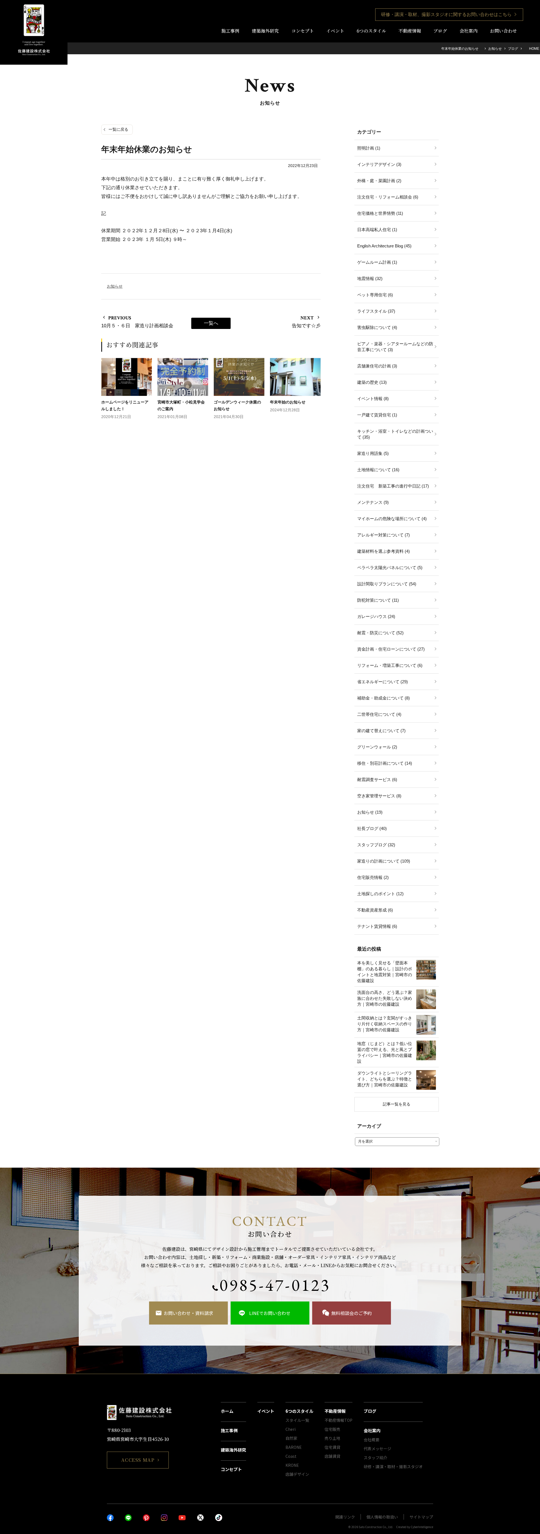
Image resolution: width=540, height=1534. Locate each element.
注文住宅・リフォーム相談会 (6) (387, 197)
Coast (290, 1456)
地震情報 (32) (369, 278)
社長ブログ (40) (372, 828)
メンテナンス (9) (373, 502)
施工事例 (230, 31)
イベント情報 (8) (373, 398)
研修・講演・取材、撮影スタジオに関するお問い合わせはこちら (446, 14)
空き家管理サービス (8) (379, 795)
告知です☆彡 (306, 325)
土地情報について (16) (378, 469)
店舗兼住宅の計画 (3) (377, 366)
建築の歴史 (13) (372, 382)
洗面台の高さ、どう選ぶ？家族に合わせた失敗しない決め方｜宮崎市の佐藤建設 (384, 998)
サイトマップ (421, 1517)
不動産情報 (410, 31)
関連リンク (345, 1517)
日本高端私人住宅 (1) (377, 229)
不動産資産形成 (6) (375, 910)
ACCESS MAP (138, 1460)
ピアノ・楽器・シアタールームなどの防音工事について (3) (395, 346)
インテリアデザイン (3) (379, 164)
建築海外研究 (265, 31)
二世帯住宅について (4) (379, 714)
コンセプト (302, 31)
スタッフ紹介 (375, 1457)
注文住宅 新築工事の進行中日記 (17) (393, 486)
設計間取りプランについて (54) (386, 583)
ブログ (440, 31)
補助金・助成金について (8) (383, 698)
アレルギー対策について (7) (383, 535)
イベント (335, 31)
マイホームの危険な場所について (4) (392, 518)
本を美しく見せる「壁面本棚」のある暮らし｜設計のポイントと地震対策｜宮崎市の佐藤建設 (384, 971)
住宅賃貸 (332, 1447)
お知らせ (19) (369, 812)
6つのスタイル (371, 31)
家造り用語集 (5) (373, 453)
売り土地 (332, 1438)
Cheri (290, 1429)
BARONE (293, 1447)
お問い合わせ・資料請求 (188, 1313)
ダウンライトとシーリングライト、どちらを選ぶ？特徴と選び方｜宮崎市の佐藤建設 (384, 1079)
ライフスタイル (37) (376, 311)
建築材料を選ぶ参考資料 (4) (383, 551)
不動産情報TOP (338, 1420)
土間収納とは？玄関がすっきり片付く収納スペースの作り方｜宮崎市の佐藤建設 (384, 1024)
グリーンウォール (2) (377, 747)
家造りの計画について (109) (383, 861)
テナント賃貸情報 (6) (377, 926)
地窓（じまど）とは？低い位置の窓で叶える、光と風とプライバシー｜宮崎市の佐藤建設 (384, 1052)
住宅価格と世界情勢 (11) (380, 213)
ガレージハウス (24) (376, 616)
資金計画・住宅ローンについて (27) (391, 649)
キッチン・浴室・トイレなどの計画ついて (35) (395, 434)
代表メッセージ (377, 1448)
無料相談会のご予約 (351, 1313)
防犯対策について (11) (378, 600)
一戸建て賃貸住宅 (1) (377, 414)
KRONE (292, 1465)
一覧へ (211, 323)
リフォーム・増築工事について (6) (389, 665)
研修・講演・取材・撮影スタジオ (393, 1466)
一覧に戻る (118, 129)
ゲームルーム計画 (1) (377, 262)
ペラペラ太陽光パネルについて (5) (389, 567)
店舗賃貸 (332, 1456)
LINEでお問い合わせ (270, 1313)
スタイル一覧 (297, 1420)
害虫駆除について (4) (377, 327)
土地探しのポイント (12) (380, 893)
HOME (533, 49)
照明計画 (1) (368, 148)
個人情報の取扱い (382, 1517)
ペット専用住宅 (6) (375, 294)
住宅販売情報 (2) (373, 877)
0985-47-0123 (275, 1285)
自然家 (291, 1438)
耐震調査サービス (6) (377, 779)
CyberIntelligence (422, 1527)
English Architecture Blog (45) (384, 245)
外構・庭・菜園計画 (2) (379, 180)
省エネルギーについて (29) (382, 681)
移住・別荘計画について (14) (384, 763)
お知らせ (495, 49)
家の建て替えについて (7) (381, 730)
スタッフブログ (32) (376, 844)
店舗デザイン (297, 1474)
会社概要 (371, 1439)
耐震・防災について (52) (380, 632)
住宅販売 (332, 1429)
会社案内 (469, 31)
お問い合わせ (503, 31)
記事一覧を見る (396, 1104)
